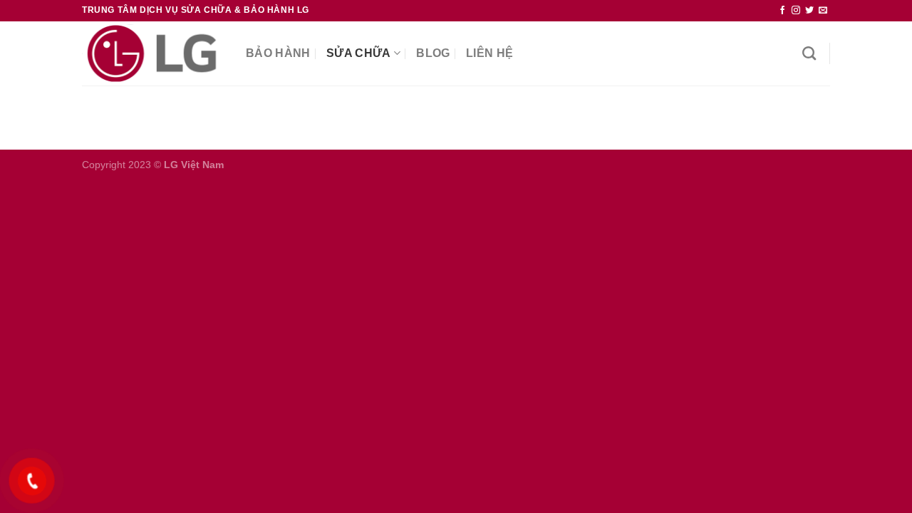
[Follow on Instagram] (796, 11)
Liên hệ (489, 53)
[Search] (809, 53)
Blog (433, 53)
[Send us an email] (823, 11)
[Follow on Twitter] (809, 11)
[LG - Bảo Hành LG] (153, 53)
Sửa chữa (358, 53)
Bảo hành (278, 53)
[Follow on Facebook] (782, 11)
